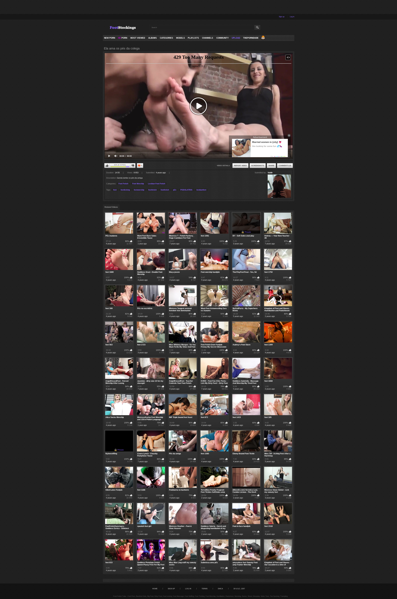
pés (174, 190)
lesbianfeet (201, 190)
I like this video (107, 165)
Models (180, 38)
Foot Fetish (123, 184)
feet (115, 190)
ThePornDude (251, 38)
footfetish (165, 190)
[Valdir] (279, 186)
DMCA (220, 589)
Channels (207, 38)
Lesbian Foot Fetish (156, 184)
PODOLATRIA (186, 190)
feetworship (139, 190)
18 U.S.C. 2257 (239, 589)
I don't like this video (132, 165)
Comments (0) (285, 165)
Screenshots (257, 165)
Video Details (223, 165)
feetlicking (125, 190)
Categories (166, 38)
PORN (122, 38)
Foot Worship (138, 184)
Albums (152, 38)
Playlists (193, 38)
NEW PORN (109, 38)
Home (154, 589)
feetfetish (152, 190)
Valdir (270, 173)
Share (271, 165)
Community (222, 38)
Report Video (240, 165)
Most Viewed (137, 38)
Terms (204, 589)
